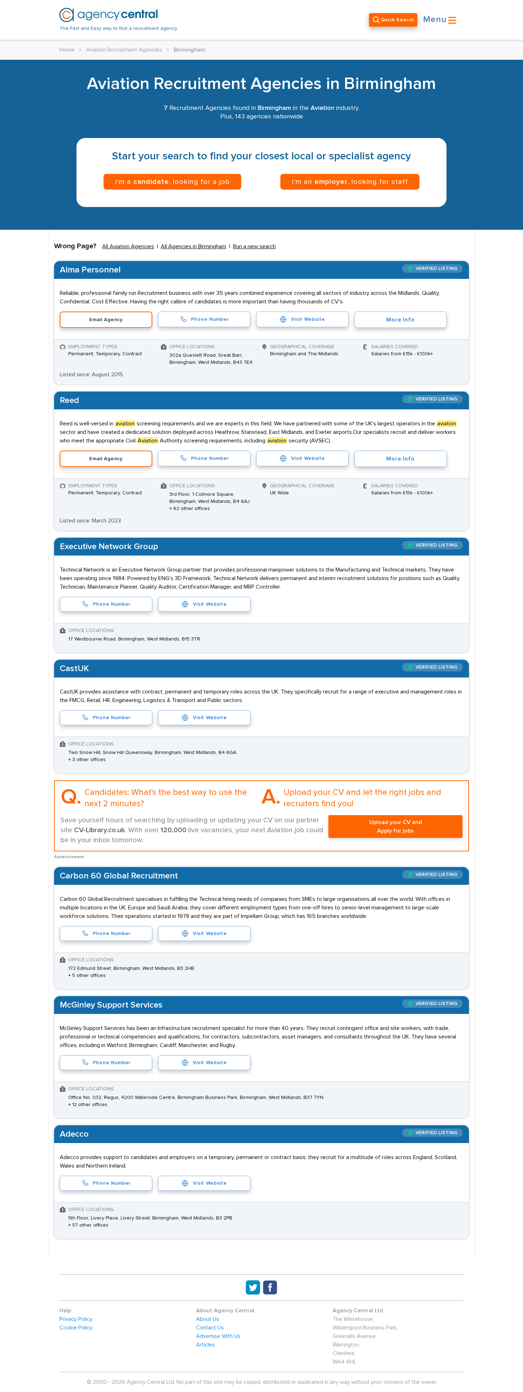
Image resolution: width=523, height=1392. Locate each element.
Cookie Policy (76, 1327)
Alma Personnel (90, 270)
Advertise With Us (218, 1336)
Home (66, 50)
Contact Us (210, 1327)
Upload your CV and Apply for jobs (395, 826)
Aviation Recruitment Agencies (124, 50)
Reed (69, 400)
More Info (400, 320)
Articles (205, 1345)
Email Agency (105, 319)
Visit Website (308, 319)
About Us (207, 1319)
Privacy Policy (76, 1319)
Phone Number (210, 319)
